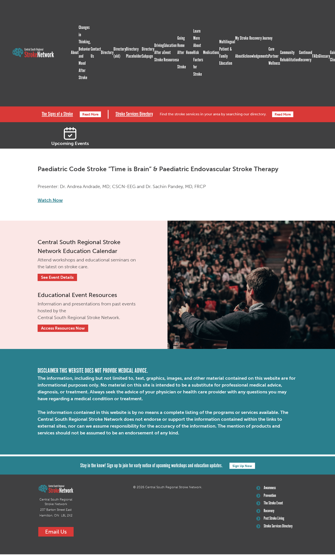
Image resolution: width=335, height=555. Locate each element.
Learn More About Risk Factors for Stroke (198, 52)
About (75, 53)
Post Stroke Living (274, 518)
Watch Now (50, 200)
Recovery (269, 511)
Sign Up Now (242, 466)
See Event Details (57, 277)
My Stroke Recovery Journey (253, 38)
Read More (90, 114)
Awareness (270, 488)
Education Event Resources (170, 53)
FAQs (315, 56)
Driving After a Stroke (159, 53)
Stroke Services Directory (134, 114)
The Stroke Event (273, 503)
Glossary (324, 56)
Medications (211, 53)
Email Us (56, 531)
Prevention (270, 495)
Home (189, 53)
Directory (107, 53)
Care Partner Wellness (274, 56)
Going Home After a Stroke (181, 52)
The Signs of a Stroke (57, 114)
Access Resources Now (63, 328)
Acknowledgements (255, 56)
